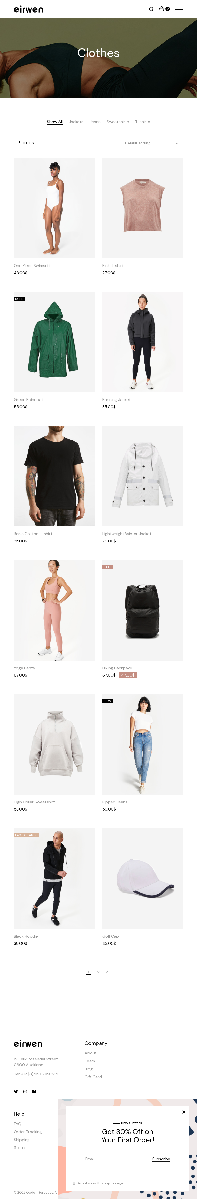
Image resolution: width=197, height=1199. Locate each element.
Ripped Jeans (114, 802)
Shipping (22, 1139)
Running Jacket (116, 399)
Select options (67, 246)
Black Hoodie (26, 936)
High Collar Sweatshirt (34, 802)
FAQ (17, 1123)
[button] (41, 246)
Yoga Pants (24, 668)
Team (90, 1061)
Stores (20, 1147)
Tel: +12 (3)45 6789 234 (36, 1074)
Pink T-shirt (113, 265)
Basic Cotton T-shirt (33, 533)
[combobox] (151, 143)
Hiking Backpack (117, 668)
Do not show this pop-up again (101, 1183)
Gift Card (93, 1077)
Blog (89, 1069)
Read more (67, 380)
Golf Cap (110, 936)
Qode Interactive (39, 1192)
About (91, 1053)
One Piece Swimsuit (32, 265)
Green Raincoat (28, 399)
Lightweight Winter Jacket (126, 533)
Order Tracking (28, 1131)
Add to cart (155, 246)
